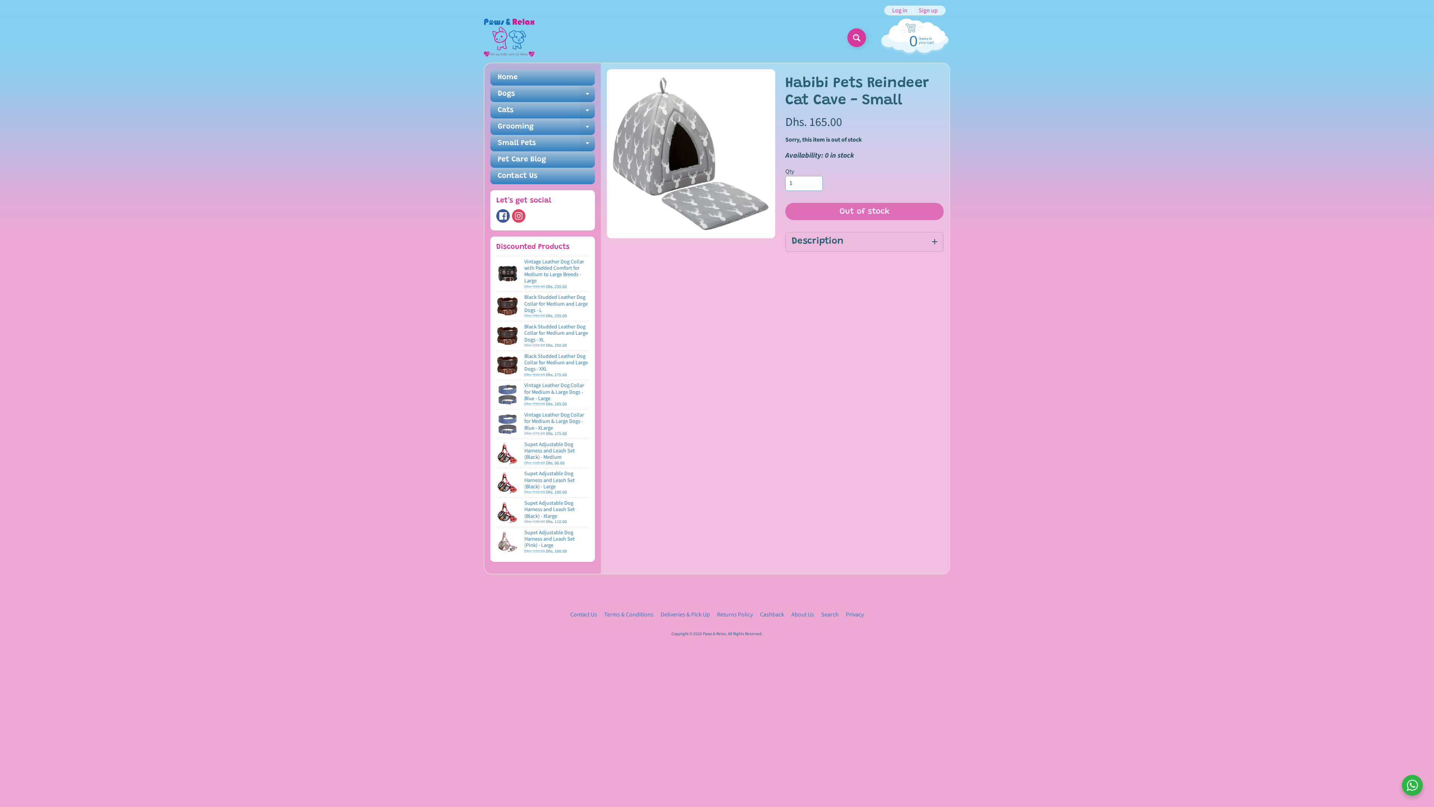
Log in (899, 10)
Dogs (546, 96)
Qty (789, 171)
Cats (546, 112)
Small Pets (546, 145)
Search (830, 614)
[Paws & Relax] (509, 38)
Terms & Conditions (629, 614)
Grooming (546, 129)
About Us (802, 614)
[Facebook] (503, 216)
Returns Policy (735, 614)
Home (508, 77)
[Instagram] (518, 216)
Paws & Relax (714, 634)
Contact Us (517, 176)
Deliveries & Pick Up (685, 614)
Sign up (928, 10)
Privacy (855, 614)
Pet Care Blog (522, 159)
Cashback (772, 614)
